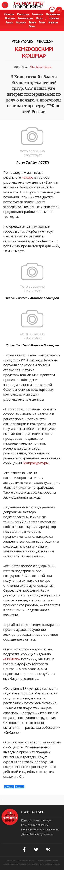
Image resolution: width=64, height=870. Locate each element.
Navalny (21, 22)
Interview (37, 14)
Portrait (10, 18)
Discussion (23, 14)
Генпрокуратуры (36, 463)
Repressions (53, 14)
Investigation (25, 18)
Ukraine (54, 18)
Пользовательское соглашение (40, 829)
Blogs (39, 18)
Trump (32, 22)
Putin (42, 22)
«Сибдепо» (11, 659)
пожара (27, 177)
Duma (32, 26)
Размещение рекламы (34, 825)
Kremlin (53, 22)
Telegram (19, 787)
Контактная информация (36, 820)
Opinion (9, 14)
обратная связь (32, 812)
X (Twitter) (9, 787)
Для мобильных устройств (37, 834)
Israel (9, 22)
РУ (52, 10)
